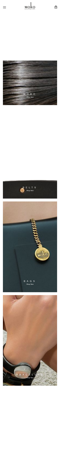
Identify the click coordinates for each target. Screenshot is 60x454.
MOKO (30, 94)
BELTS (30, 188)
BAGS (30, 281)
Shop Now (30, 97)
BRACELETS (30, 375)
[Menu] (4, 7)
